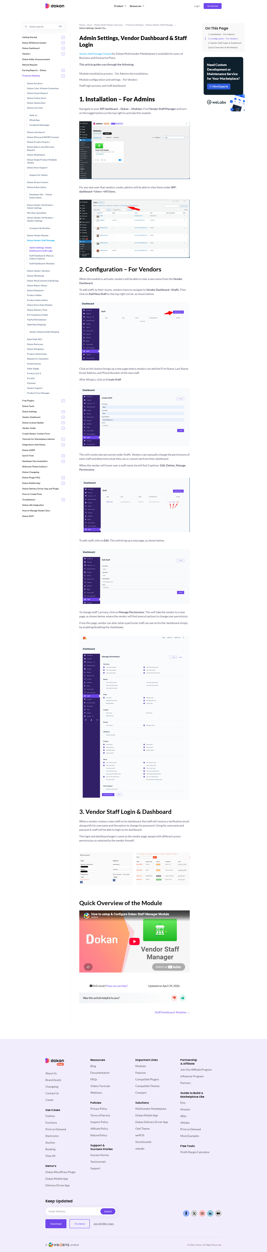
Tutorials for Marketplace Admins (38, 439)
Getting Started (29, 37)
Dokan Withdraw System (34, 42)
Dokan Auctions (34, 83)
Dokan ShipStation (36, 154)
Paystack (31, 383)
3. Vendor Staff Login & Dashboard (224, 43)
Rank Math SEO (34, 339)
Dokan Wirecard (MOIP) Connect (43, 137)
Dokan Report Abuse (37, 285)
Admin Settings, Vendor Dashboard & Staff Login (41, 249)
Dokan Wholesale (35, 275)
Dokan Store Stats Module (39, 305)
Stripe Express (34, 363)
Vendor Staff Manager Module (95, 53)
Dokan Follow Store (36, 98)
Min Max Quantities (36, 212)
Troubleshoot (28, 499)
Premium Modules (31, 75)
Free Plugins (28, 400)
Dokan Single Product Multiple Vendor (42, 161)
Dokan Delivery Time (37, 310)
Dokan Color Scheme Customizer (43, 88)
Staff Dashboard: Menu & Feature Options (41, 257)
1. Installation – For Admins (221, 34)
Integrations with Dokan (33, 444)
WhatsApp (34, 120)
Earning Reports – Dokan (34, 70)
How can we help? (117, 986)
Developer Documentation (35, 461)
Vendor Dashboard (31, 417)
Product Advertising (37, 354)
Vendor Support (34, 388)
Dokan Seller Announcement (36, 59)
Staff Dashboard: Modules (41, 263)
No (174, 997)
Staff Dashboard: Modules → (172, 1012)
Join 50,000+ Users (103, 1223)
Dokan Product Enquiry (38, 142)
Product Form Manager (38, 392)
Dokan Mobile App (31, 483)
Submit (108, 1211)
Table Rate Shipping (36, 324)
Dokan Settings (29, 411)
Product (118, 5)
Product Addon (34, 295)
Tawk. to (33, 115)
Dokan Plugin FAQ (31, 477)
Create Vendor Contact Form (36, 433)
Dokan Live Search (36, 132)
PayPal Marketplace (36, 319)
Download (55, 1223)
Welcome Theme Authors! (35, 466)
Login (197, 5)
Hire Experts (220, 86)
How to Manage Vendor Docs (36, 510)
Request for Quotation (38, 358)
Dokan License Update (33, 422)
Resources (135, 5)
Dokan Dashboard (31, 48)
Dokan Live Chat (35, 107)
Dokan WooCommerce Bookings (43, 280)
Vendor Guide (29, 428)
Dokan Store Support (37, 167)
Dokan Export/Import (37, 93)
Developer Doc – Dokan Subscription (40, 196)
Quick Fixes (28, 455)
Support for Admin (38, 174)
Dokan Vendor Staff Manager (41, 240)
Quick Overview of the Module (223, 47)
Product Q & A (34, 373)
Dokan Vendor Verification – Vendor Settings (40, 219)
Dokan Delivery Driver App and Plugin (40, 488)
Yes (182, 997)
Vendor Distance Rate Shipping (44, 331)
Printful (31, 378)
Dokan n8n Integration (33, 505)
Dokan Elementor (35, 290)
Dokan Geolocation (36, 103)
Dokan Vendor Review (37, 235)
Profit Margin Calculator (195, 1152)
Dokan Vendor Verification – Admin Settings (40, 206)
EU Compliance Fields (37, 314)
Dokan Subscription (36, 187)
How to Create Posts (32, 494)
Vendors (26, 53)
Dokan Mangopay (35, 349)
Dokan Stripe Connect (37, 182)
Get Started (212, 6)
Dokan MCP (28, 516)
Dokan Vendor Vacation (38, 270)
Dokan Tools (28, 406)
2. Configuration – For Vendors (223, 38)
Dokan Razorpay (35, 344)
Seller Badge (33, 368)
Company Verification (39, 228)
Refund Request (29, 64)
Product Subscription (37, 300)
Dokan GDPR (28, 450)
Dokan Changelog (30, 472)
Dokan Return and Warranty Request (40, 148)
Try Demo (79, 1223)
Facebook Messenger (39, 124)
